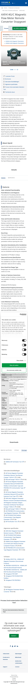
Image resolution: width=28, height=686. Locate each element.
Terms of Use (14, 675)
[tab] (3, 178)
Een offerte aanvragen (20, 28)
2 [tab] (13, 69)
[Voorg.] (10, 70)
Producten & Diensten (14, 8)
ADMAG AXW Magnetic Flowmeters (15, 43)
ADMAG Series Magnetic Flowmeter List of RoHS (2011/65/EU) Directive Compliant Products (14, 544)
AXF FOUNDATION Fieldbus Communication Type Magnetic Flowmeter (12, 517)
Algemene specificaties (11, 84)
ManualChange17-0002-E (13, 509)
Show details (20, 360)
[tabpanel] (14, 56)
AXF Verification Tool (11, 521)
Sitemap (14, 680)
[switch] (24, 345)
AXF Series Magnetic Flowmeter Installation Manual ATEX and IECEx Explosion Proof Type (14, 494)
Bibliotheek (18, 657)
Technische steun (10, 92)
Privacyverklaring (14, 676)
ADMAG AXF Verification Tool (14, 462)
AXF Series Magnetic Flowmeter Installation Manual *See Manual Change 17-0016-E (13, 475)
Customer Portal (9, 76)
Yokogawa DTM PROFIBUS (13, 580)
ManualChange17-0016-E (13, 479)
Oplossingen (18, 653)
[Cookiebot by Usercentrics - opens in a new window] (20, 315)
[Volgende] (17, 70)
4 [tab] (16, 69)
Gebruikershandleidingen (12, 81)
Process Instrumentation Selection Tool (13, 611)
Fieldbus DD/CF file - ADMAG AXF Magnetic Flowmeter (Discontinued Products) (14, 561)
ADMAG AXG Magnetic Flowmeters (15, 41)
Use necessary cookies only (14, 370)
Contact (13, 636)
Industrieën (6, 653)
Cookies (14, 678)
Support (5, 666)
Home (5, 8)
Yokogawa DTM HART (12, 574)
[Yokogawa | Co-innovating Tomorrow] (6, 3)
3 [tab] (14, 69)
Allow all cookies (14, 365)
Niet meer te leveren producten (10, 10)
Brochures (8, 79)
